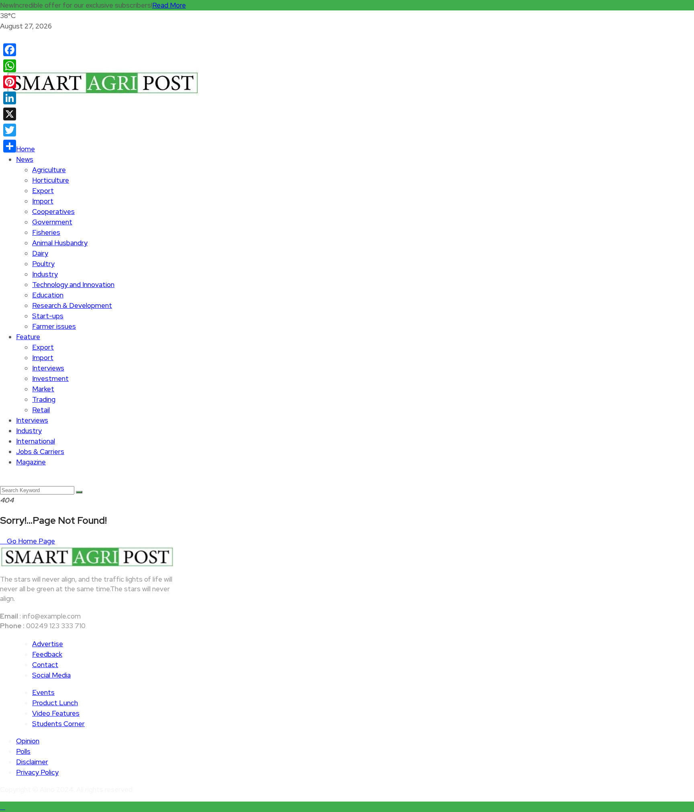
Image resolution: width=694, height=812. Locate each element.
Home (25, 148)
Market (43, 389)
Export (43, 190)
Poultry (43, 263)
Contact (45, 664)
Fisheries (46, 232)
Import (42, 201)
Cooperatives (53, 211)
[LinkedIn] (10, 98)
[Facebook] (10, 50)
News (24, 159)
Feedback (47, 654)
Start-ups (47, 315)
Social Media (51, 675)
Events (43, 692)
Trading (43, 399)
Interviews (48, 368)
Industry (45, 274)
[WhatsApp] (10, 66)
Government (52, 222)
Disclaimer (32, 761)
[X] (10, 114)
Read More (169, 5)
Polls (23, 751)
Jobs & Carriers (40, 451)
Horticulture (50, 180)
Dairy (40, 253)
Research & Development (72, 305)
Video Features (56, 713)
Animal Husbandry (60, 242)
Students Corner (58, 723)
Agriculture (49, 169)
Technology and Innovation (73, 284)
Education (47, 295)
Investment (50, 378)
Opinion (27, 741)
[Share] (10, 146)
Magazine (31, 462)
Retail (41, 409)
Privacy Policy (37, 772)
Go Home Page (30, 541)
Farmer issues (54, 326)
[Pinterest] (10, 82)
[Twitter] (10, 130)
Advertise (47, 643)
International (35, 441)
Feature (28, 336)
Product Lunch (55, 702)
